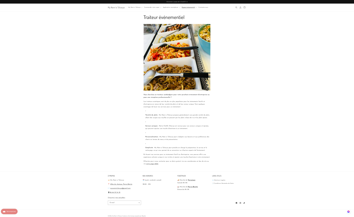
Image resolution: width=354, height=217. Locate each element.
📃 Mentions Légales (218, 180)
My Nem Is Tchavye (117, 216)
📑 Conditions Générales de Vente (223, 183)
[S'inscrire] (139, 203)
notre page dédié (152, 164)
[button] (135, 7)
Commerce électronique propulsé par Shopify (134, 216)
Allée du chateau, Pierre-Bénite (121, 184)
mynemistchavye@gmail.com (120, 188)
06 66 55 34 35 (115, 192)
